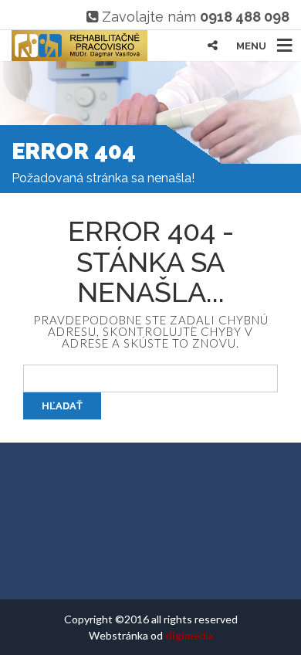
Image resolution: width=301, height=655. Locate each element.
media (189, 635)
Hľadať (62, 406)
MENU (251, 46)
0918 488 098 (244, 16)
